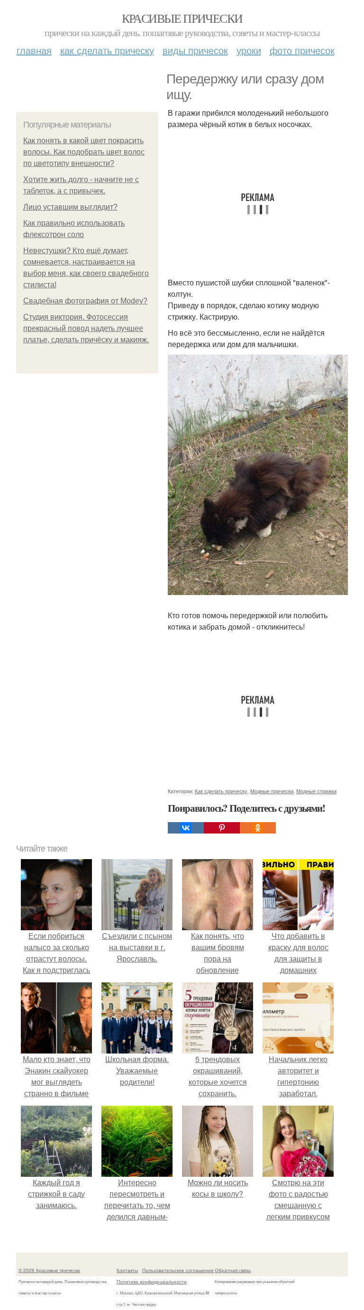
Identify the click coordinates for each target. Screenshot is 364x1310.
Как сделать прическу (107, 50)
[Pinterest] (222, 828)
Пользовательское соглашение (178, 1270)
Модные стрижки (316, 791)
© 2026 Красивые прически (49, 1270)
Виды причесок (195, 50)
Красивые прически (182, 18)
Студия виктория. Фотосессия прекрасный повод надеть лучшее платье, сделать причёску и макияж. (86, 328)
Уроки (249, 50)
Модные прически (271, 791)
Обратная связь (233, 1270)
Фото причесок (302, 50)
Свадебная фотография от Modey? (85, 301)
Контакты (127, 1270)
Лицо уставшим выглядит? (70, 207)
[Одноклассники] (258, 828)
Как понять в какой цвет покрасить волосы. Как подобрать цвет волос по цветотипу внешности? (84, 152)
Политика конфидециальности (152, 1281)
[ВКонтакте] (186, 828)
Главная (34, 50)
